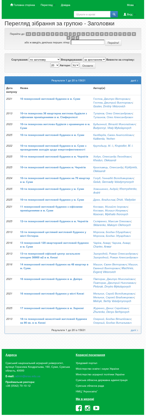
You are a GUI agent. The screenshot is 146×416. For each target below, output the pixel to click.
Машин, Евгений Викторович (115, 266)
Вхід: (130, 14)
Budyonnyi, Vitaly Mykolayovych (112, 128)
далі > (134, 80)
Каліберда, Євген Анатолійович (113, 135)
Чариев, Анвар (121, 243)
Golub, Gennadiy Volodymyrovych (113, 182)
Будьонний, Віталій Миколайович (114, 124)
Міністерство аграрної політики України (100, 374)
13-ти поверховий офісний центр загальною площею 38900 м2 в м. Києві (50, 255)
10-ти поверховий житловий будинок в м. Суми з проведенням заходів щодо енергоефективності (53, 147)
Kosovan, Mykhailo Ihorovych (110, 214)
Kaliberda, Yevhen (104, 138)
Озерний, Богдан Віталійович (112, 319)
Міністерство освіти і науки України (97, 368)
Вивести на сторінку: (120, 59)
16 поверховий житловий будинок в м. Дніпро (51, 279)
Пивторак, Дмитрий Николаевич (114, 282)
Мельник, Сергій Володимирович (114, 293)
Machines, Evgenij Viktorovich (113, 270)
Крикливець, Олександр (108, 167)
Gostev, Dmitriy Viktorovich (109, 106)
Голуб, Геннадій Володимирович (113, 178)
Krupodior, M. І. (124, 145)
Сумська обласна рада (90, 385)
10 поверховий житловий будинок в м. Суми (50, 98)
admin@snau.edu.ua (27, 376)
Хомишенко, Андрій (105, 189)
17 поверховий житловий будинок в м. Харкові (52, 308)
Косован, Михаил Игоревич (110, 210)
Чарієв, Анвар (101, 243)
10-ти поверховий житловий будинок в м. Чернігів (54, 156)
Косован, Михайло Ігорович (110, 206)
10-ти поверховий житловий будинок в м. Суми (52, 135)
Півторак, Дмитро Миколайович (114, 279)
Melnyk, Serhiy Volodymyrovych (112, 301)
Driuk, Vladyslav (126, 199)
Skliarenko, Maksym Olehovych (112, 225)
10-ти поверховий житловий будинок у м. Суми (52, 189)
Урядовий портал (86, 363)
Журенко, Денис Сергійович (111, 308)
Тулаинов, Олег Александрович (113, 117)
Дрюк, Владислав (104, 199)
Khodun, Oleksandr (104, 160)
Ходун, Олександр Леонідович (112, 156)
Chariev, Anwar (102, 246)
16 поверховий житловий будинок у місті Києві (52, 293)
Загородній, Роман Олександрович (115, 253)
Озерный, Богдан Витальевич (112, 322)
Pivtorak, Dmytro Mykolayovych (112, 286)
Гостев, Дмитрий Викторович (113, 102)
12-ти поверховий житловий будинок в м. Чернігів (54, 221)
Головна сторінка (24, 5)
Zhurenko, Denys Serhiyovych (111, 312)
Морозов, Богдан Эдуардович (112, 236)
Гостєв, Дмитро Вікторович (111, 98)
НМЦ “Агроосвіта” (87, 391)
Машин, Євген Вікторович (110, 264)
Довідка (65, 5)
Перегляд (47, 5)
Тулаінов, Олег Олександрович (113, 113)
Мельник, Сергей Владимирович (113, 297)
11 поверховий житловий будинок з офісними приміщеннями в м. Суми (51, 208)
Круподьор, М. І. (103, 145)
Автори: (65, 65)
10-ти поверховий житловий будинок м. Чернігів (53, 167)
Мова (130, 5)
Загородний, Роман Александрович (115, 257)
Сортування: (19, 59)
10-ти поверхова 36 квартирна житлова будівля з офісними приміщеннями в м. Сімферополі (53, 115)
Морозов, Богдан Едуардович (111, 232)
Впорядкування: (72, 59)
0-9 (28, 34)
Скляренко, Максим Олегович (112, 221)
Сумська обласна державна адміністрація (102, 380)
